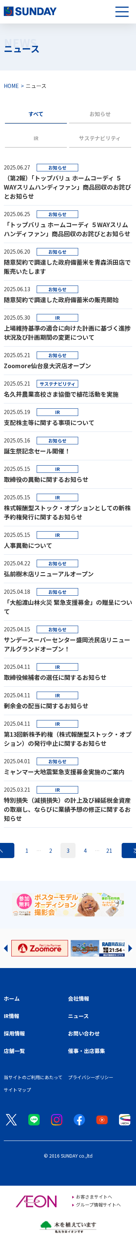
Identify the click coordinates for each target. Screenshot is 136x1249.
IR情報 (11, 1016)
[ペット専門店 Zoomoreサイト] (39, 948)
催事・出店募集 (86, 1050)
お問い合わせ (84, 1033)
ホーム (12, 998)
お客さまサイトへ (94, 1196)
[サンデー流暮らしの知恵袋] (99, 948)
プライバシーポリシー (90, 1077)
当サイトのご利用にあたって (33, 1077)
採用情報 (14, 1033)
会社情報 (78, 998)
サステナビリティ (100, 138)
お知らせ (100, 114)
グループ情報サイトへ (98, 1204)
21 (109, 850)
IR (36, 138)
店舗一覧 (14, 1050)
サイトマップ (17, 1089)
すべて (35, 114)
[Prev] (6, 948)
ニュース (78, 1016)
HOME (11, 85)
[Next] (130, 948)
